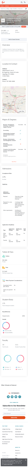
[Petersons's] (3, 2)
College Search (18, 429)
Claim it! (24, 26)
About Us (17, 450)
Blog (16, 458)
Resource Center (19, 436)
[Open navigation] (24, 2)
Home (2, 6)
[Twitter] (8, 396)
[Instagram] (19, 396)
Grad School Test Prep (7, 431)
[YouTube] (16, 396)
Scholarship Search (19, 434)
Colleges (7, 6)
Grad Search (18, 431)
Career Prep (5, 434)
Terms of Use (5, 457)
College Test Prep (6, 429)
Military (4, 436)
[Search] (21, 2)
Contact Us (17, 453)
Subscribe (14, 417)
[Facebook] (12, 396)
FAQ (16, 455)
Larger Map (21, 111)
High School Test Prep (7, 439)
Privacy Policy (5, 455)
